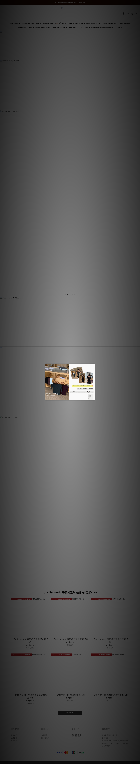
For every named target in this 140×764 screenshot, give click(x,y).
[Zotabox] (93, 398)
